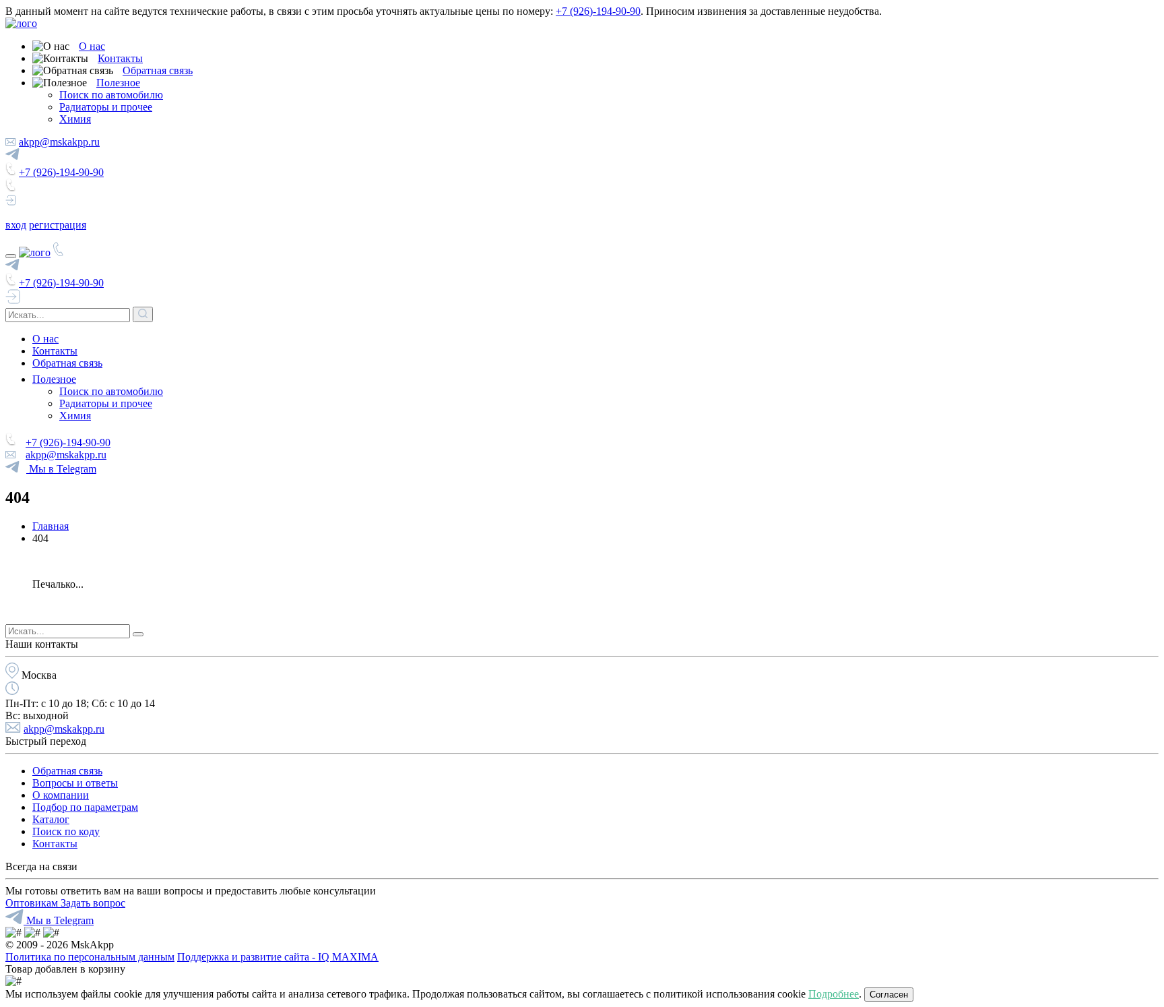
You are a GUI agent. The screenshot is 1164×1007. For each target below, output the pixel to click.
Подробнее (833, 994)
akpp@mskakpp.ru (59, 142)
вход (15, 225)
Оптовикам (33, 903)
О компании (60, 795)
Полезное (118, 82)
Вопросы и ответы (75, 783)
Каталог (50, 819)
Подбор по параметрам (85, 807)
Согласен (889, 994)
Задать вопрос (93, 903)
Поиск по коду (66, 831)
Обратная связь (158, 70)
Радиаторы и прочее (105, 107)
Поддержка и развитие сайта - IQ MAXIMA (278, 957)
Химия (75, 119)
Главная (50, 526)
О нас (92, 46)
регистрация (57, 225)
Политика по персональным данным (89, 957)
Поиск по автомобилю (111, 94)
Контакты (120, 58)
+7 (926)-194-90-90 (598, 11)
